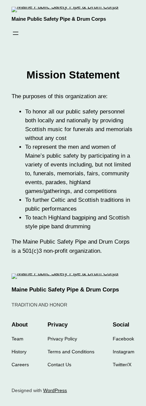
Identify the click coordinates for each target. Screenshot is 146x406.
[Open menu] (16, 33)
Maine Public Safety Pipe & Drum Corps (59, 19)
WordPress (55, 390)
